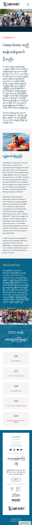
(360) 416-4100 (16, 439)
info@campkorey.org (16, 442)
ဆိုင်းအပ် (16, 479)
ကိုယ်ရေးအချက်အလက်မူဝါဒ (16, 521)
